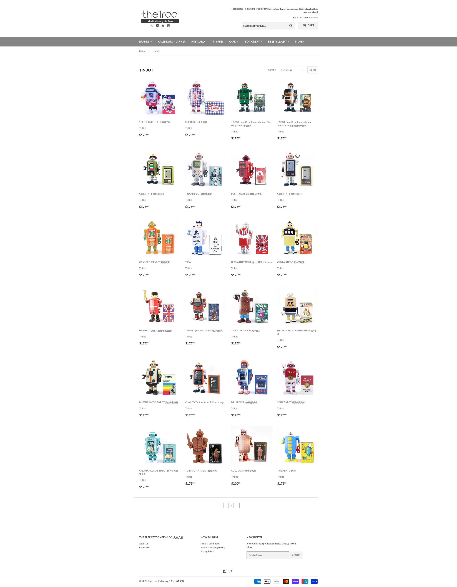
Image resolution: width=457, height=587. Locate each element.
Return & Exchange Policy (212, 547)
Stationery (252, 41)
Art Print (217, 41)
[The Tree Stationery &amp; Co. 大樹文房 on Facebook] (225, 572)
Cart (310, 25)
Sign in (295, 17)
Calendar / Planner (171, 41)
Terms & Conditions (209, 543)
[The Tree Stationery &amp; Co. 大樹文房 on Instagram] (230, 572)
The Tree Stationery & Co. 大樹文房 (166, 581)
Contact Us (144, 547)
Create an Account (310, 17)
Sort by (272, 69)
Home (142, 51)
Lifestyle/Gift (277, 41)
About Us (143, 543)
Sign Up (296, 555)
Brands (144, 41)
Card (233, 41)
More (299, 41)
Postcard (198, 41)
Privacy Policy (207, 551)
